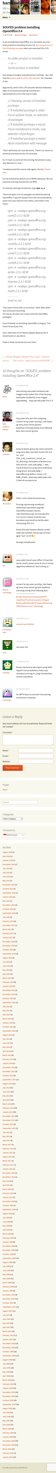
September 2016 (9, 954)
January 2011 (8, 1169)
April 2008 (6, 1278)
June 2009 (6, 1221)
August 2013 (7, 1083)
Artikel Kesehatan (24, 596)
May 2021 (6, 901)
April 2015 (6, 1014)
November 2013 (9, 1071)
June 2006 (6, 1368)
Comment (8, 732)
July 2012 (6, 1132)
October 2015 (8, 998)
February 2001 (8, 1453)
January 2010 (8, 1197)
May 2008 (6, 1274)
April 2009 (6, 1230)
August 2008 (7, 1262)
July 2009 (6, 1217)
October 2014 (8, 1027)
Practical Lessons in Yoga (37, 600)
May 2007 (6, 1323)
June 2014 (6, 1043)
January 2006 (8, 1388)
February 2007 (8, 1335)
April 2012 (6, 1140)
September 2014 (9, 1031)
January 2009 (8, 1242)
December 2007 (9, 1295)
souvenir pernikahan (25, 624)
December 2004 (9, 1441)
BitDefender (29, 603)
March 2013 (7, 1104)
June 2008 (6, 1270)
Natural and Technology (32, 606)
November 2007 (9, 1299)
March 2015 (7, 1018)
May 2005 (6, 1420)
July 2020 (6, 917)
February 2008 (8, 1286)
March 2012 (7, 1144)
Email (6, 756)
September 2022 (9, 893)
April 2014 (6, 1051)
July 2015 (6, 1006)
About (5, 789)
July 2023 (6, 872)
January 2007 (8, 1339)
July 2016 (6, 962)
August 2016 (7, 958)
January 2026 (8, 860)
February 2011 (8, 1165)
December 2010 (9, 1173)
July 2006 (6, 1364)
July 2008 (6, 1266)
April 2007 (6, 1327)
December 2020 (9, 905)
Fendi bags (7, 700)
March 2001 (7, 1449)
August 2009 (7, 1213)
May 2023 (6, 880)
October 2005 (8, 1400)
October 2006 (8, 1351)
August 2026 (7, 852)
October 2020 (8, 909)
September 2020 (9, 913)
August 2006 (7, 1360)
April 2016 (6, 974)
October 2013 (8, 1075)
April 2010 (6, 1185)
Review (19, 603)
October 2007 (8, 1303)
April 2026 (6, 856)
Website (6, 761)
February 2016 (8, 982)
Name (6, 750)
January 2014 (8, 1063)
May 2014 (6, 1047)
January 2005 (8, 1437)
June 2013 (6, 1092)
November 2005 (9, 1396)
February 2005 (8, 1433)
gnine (5, 396)
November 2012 (9, 1120)
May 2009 (6, 1226)
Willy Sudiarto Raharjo (6, 427)
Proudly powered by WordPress (15, 1467)
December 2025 (9, 864)
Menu (5, 17)
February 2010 (8, 1193)
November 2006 (9, 1347)
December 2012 (9, 1116)
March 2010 (7, 1189)
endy (5, 652)
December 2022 (9, 885)
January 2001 (8, 1457)
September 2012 (9, 1128)
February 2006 (8, 1384)
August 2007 (7, 1311)
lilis (4, 565)
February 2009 (8, 1238)
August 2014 (7, 1035)
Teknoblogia (22, 35)
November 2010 (9, 1177)
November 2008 (9, 1250)
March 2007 (7, 1331)
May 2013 (6, 1096)
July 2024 (6, 868)
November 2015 (9, 994)
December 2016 (9, 941)
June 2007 (6, 1319)
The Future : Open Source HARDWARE (33, 360)
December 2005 (9, 1392)
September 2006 (9, 1355)
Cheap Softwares (43, 603)
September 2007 (9, 1307)
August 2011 (7, 1157)
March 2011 (7, 1161)
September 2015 (9, 1002)
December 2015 (9, 990)
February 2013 (8, 1108)
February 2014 (8, 1059)
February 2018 (8, 921)
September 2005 (9, 1404)
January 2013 (8, 1112)
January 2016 (8, 986)
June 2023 (6, 876)
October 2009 (8, 1205)
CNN (18, 606)
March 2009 (7, 1234)
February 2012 (8, 1148)
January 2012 (8, 1152)
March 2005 (7, 1429)
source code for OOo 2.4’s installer (25, 78)
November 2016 (9, 945)
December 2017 (9, 925)
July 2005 (6, 1412)
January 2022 (8, 897)
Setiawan (6, 454)
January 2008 (8, 1291)
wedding (6, 672)
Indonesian (12, 835)
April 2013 (6, 1100)
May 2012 (6, 1136)
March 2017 (7, 929)
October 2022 (8, 889)
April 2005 (6, 1424)
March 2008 (7, 1282)
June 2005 (6, 1416)
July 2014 (6, 1039)
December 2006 (9, 1343)
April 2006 (6, 1376)
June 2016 (6, 966)
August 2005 (7, 1408)
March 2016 (7, 978)
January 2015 (8, 1023)
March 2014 (7, 1055)
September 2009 (9, 1209)
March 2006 (7, 1380)
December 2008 (9, 1246)
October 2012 (8, 1124)
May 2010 (6, 1181)
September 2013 (9, 1079)
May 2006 (6, 1372)
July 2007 (6, 1315)
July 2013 (6, 1088)
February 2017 (8, 933)
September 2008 (9, 1258)
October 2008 (8, 1254)
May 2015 (6, 1010)
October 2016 (8, 949)
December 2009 (9, 1201)
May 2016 (6, 970)
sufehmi (34, 35)
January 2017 (8, 937)
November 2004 (9, 1445)
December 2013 (9, 1067)
